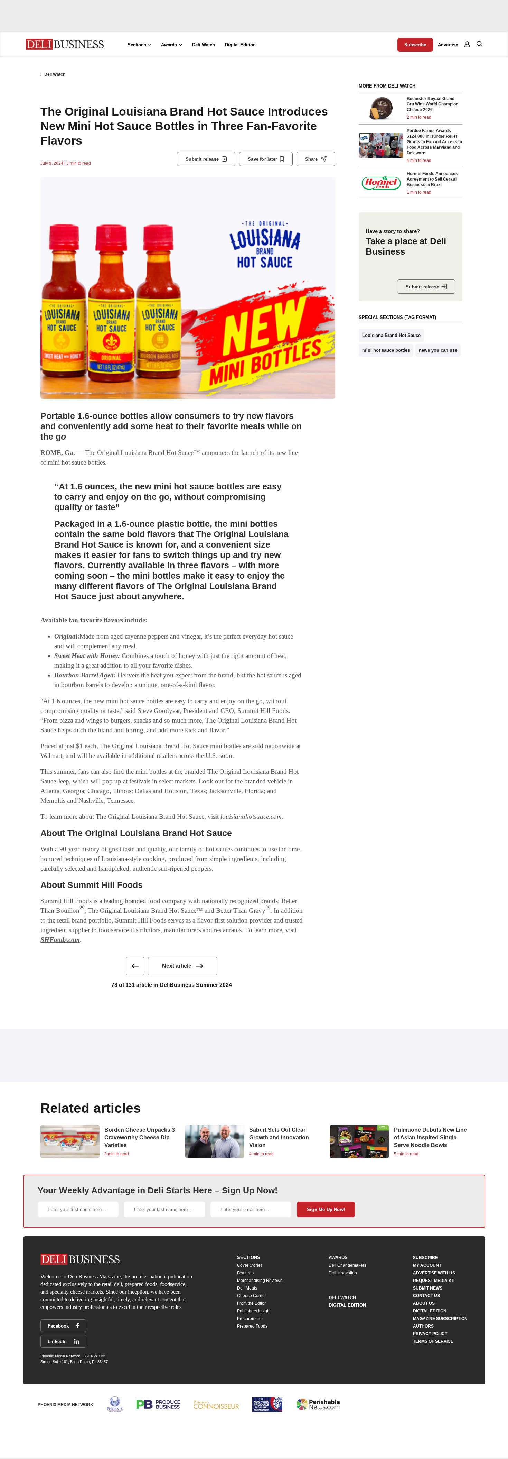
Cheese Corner (251, 1295)
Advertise (448, 44)
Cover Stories (250, 1265)
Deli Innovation (343, 1272)
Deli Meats (247, 1288)
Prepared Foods (252, 1326)
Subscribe (415, 44)
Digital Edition (240, 44)
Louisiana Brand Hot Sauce (391, 335)
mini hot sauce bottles (386, 350)
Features (245, 1272)
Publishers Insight (254, 1311)
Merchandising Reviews (259, 1280)
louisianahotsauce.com (251, 816)
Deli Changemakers (347, 1265)
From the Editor (251, 1303)
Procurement (249, 1318)
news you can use (438, 350)
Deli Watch (203, 44)
